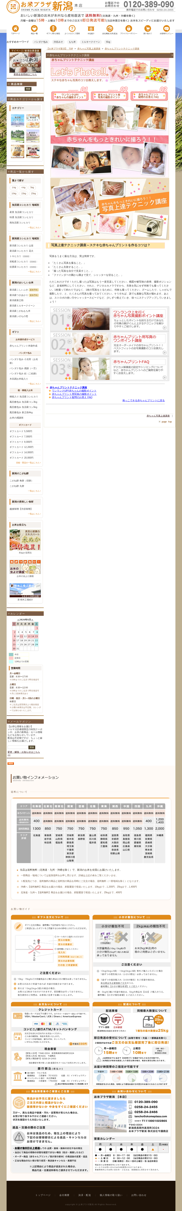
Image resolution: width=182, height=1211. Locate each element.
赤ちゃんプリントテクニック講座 (122, 48)
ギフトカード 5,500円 (21, 431)
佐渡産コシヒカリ (23, 267)
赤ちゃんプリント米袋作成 (23, 345)
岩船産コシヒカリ (23, 261)
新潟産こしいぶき (24, 289)
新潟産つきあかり (24, 295)
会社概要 (64, 1195)
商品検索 (17, 84)
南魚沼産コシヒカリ (20, 222)
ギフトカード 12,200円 (21, 447)
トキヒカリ (20, 256)
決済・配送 (84, 1195)
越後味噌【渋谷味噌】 (21, 509)
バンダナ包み (41, 42)
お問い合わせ (139, 1195)
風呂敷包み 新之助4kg (21, 412)
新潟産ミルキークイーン (22, 305)
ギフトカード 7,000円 (21, 436)
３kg (14, 187)
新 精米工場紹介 (25, 599)
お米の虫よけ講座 (25, 576)
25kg (33, 193)
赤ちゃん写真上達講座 (88, 48)
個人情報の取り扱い (111, 1195)
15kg (23, 193)
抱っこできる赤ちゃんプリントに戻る (143, 400)
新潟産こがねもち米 (20, 311)
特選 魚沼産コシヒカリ (21, 217)
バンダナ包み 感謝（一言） (24, 368)
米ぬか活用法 (25, 552)
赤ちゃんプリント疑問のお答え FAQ (72, 397)
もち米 (72, 42)
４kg (23, 187)
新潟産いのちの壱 (19, 316)
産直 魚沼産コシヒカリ (21, 212)
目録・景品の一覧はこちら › (28, 463)
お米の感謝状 (16, 417)
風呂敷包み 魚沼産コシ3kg (23, 402)
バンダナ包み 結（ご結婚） (24, 373)
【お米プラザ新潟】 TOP (60, 48)
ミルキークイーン (91, 42)
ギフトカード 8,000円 (21, 442)
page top (167, 421)
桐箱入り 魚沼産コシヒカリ (24, 396)
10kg (14, 193)
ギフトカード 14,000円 (21, 452)
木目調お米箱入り (19, 378)
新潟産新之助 (16, 300)
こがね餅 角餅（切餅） (21, 480)
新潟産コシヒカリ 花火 (21, 251)
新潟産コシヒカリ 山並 (21, 245)
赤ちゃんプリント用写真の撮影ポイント (74, 394)
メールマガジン (20, 721)
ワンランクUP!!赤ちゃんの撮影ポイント (74, 390)
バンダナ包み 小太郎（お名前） (24, 361)
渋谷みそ (58, 42)
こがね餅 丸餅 (17, 486)
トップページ (43, 1195)
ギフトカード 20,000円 (21, 457)
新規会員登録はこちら (25, 74)
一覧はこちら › (34, 227)
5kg (108, 42)
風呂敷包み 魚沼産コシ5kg (23, 407)
